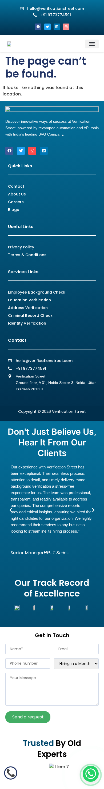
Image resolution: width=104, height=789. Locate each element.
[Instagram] (66, 27)
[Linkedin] (57, 27)
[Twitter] (47, 27)
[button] (91, 44)
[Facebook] (38, 27)
